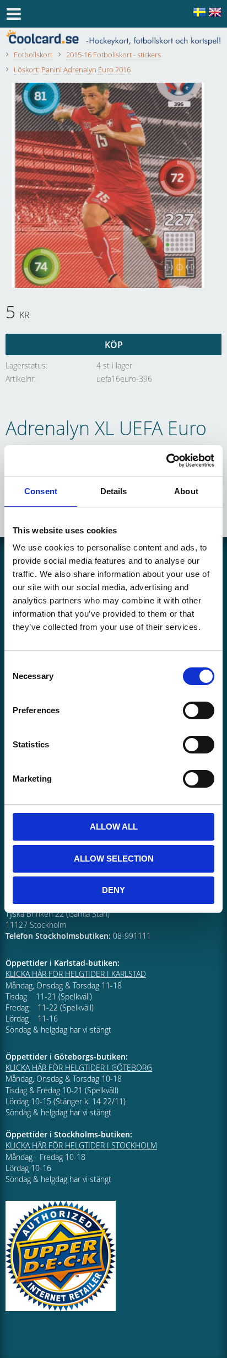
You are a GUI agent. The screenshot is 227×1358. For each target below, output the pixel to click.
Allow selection (114, 858)
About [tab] (186, 491)
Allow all (114, 826)
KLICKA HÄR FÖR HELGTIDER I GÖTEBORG (79, 1067)
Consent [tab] (40, 491)
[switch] (198, 710)
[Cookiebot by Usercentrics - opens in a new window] (166, 460)
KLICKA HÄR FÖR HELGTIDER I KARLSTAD (76, 974)
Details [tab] (113, 491)
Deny (113, 890)
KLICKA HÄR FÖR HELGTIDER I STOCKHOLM (81, 1145)
